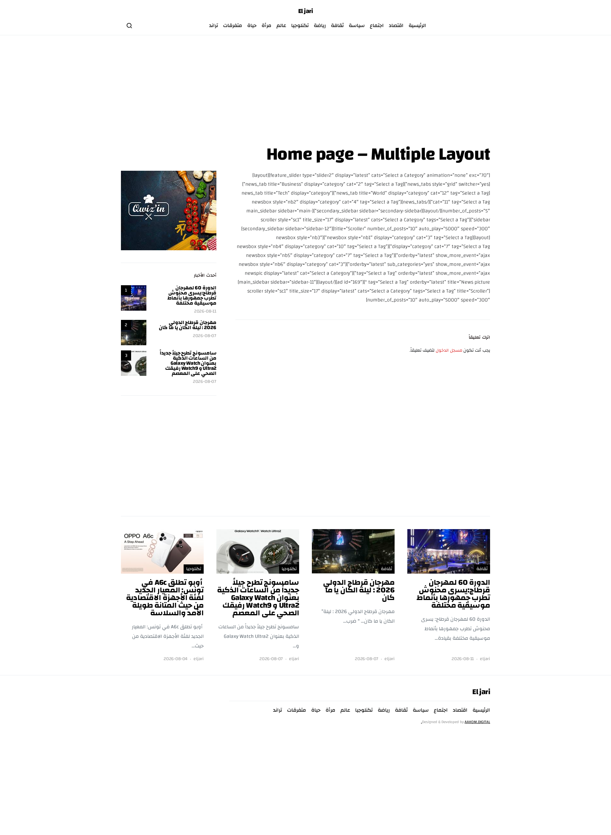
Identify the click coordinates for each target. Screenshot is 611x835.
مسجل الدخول (449, 350)
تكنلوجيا (300, 25)
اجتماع (377, 25)
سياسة (357, 25)
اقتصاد (396, 25)
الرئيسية (417, 25)
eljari (485, 659)
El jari (305, 11)
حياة (251, 25)
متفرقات (232, 25)
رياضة (320, 25)
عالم (281, 25)
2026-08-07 (204, 336)
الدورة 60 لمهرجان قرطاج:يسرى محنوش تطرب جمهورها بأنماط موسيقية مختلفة (191, 295)
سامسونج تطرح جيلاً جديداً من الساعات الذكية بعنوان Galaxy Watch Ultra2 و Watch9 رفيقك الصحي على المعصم (188, 363)
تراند (213, 25)
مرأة (266, 25)
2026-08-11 (205, 311)
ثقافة (337, 25)
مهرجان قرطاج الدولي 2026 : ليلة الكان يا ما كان (187, 325)
